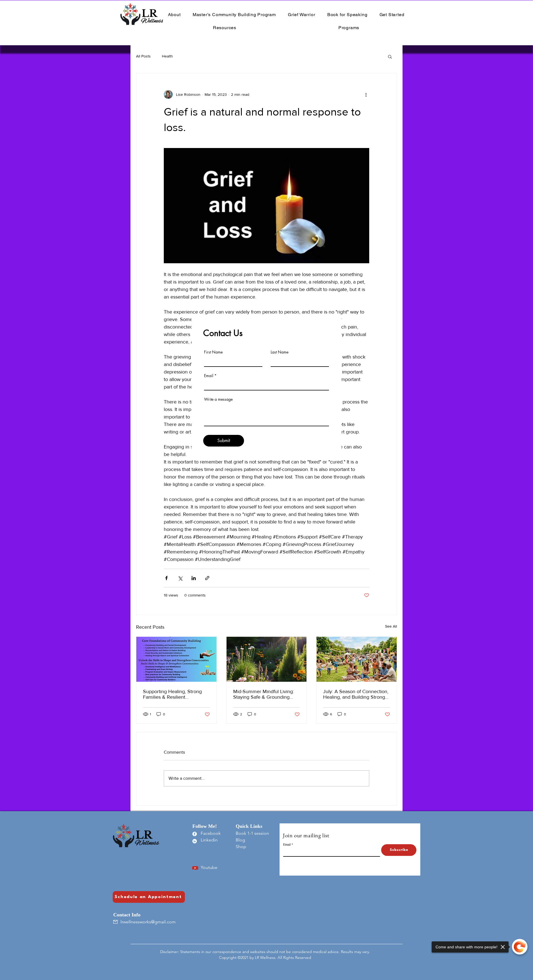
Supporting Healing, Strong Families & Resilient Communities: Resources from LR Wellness (175, 694)
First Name (213, 352)
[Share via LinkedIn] (193, 578)
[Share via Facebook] (166, 578)
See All (391, 626)
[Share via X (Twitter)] (180, 578)
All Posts (143, 56)
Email (208, 376)
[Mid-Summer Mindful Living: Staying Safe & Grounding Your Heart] (267, 659)
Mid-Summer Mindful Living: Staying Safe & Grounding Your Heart (263, 694)
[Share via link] (207, 578)
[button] (390, 56)
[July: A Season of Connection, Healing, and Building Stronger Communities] (356, 659)
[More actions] (366, 94)
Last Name (279, 352)
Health (167, 56)
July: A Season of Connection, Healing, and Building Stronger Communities (356, 694)
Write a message (218, 399)
